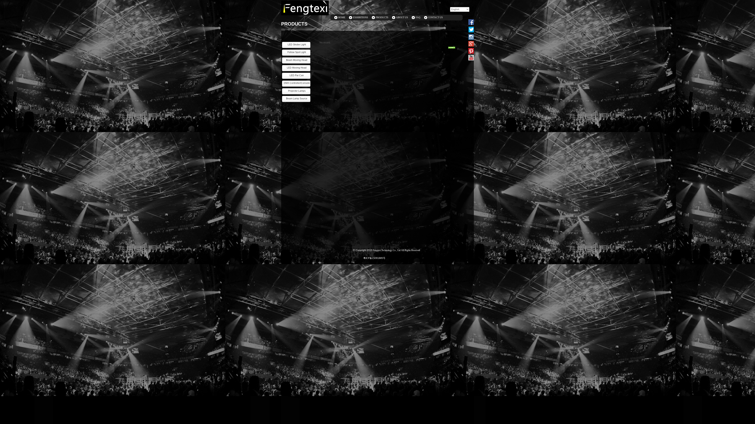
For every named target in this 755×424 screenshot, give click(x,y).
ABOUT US (402, 17)
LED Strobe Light (297, 44)
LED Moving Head (297, 67)
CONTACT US (435, 17)
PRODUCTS (382, 17)
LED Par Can (297, 75)
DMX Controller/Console (297, 83)
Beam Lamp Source (296, 98)
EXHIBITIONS (360, 17)
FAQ (418, 17)
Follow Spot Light (296, 52)
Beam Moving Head (296, 60)
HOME (341, 17)
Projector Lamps (297, 91)
